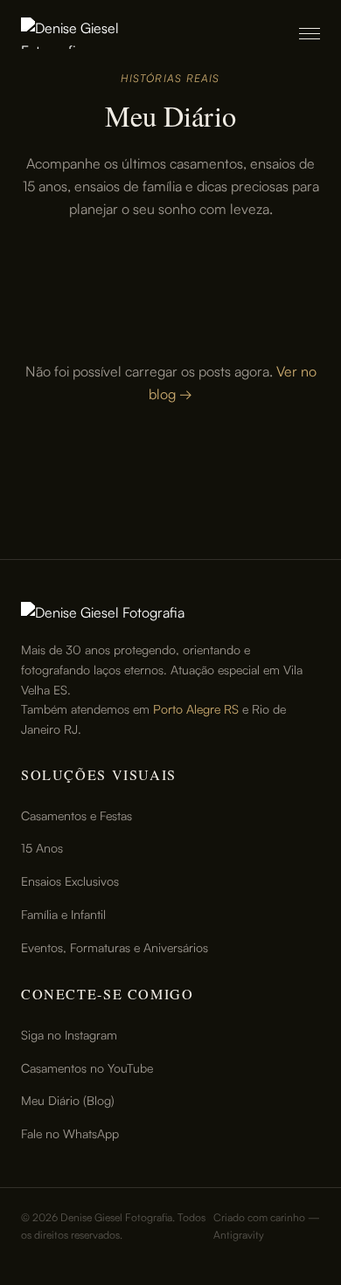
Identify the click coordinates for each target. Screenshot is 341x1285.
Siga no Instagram (69, 1034)
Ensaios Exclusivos (70, 881)
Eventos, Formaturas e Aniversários (114, 947)
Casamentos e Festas (76, 815)
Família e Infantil (63, 914)
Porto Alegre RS (196, 708)
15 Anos (42, 847)
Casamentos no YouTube (87, 1067)
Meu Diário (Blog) (68, 1100)
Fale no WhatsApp (70, 1133)
